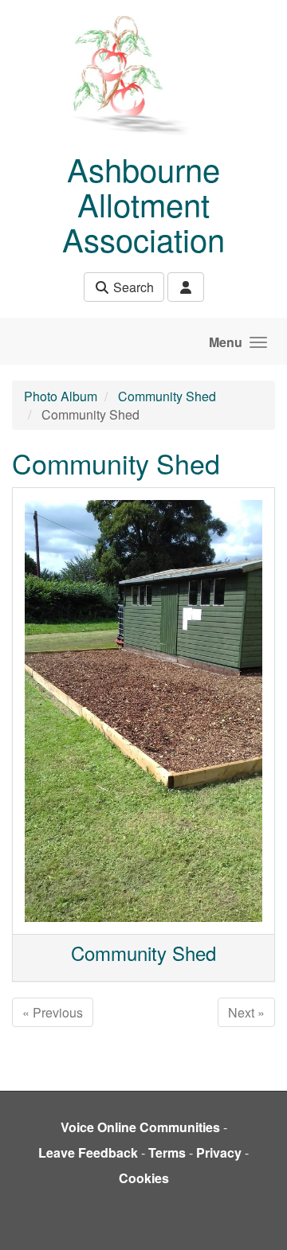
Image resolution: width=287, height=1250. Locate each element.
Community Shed (167, 396)
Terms (167, 1152)
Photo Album (60, 396)
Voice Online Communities (140, 1127)
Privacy (219, 1152)
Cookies (144, 1178)
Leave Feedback (88, 1152)
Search (132, 287)
